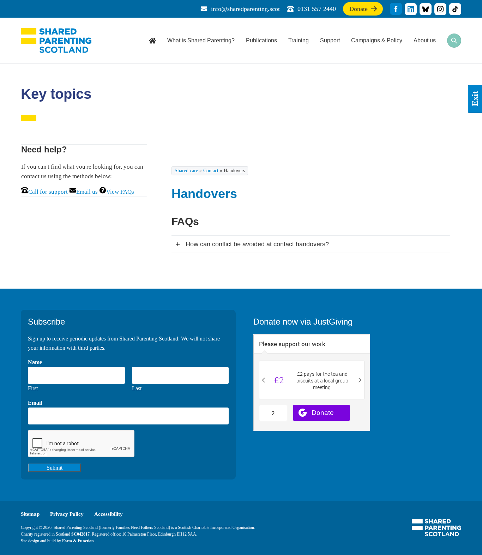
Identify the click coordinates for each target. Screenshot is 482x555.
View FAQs (120, 191)
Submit (54, 468)
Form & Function (78, 540)
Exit (475, 99)
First (33, 388)
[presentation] (81, 444)
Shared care (186, 170)
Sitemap (30, 514)
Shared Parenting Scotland (56, 40)
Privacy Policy (67, 514)
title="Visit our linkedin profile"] (411, 9)
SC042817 (80, 534)
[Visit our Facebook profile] (396, 9)
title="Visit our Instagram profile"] (440, 9)
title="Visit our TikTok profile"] (455, 9)
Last (136, 388)
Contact (210, 170)
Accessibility (108, 514)
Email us (87, 191)
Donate (358, 10)
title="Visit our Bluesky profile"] (426, 9)
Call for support (48, 191)
